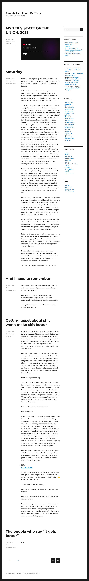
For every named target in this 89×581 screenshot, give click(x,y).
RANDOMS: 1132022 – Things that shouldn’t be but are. (72, 82)
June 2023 (68, 117)
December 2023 (69, 108)
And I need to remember (28, 278)
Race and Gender (70, 158)
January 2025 (69, 102)
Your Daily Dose (69, 173)
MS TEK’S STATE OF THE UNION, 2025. (27, 30)
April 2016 (68, 140)
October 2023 (69, 111)
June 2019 (68, 131)
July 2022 (67, 129)
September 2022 (69, 128)
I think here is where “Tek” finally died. (72, 88)
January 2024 (69, 106)
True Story (68, 167)
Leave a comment (11, 46)
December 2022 (69, 122)
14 (18, 560)
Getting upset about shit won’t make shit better (28, 322)
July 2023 (67, 115)
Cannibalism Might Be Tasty (23, 13)
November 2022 (69, 124)
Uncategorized (10, 81)
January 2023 (68, 120)
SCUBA (67, 162)
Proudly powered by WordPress (31, 573)
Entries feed (68, 187)
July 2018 (67, 135)
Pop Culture (68, 156)
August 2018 (68, 133)
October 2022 (69, 126)
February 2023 (69, 118)
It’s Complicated (27, 467)
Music (67, 153)
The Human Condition (71, 164)
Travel (67, 165)
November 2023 (69, 109)
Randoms (8, 41)
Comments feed (69, 189)
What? (67, 171)
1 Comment (9, 336)
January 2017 (68, 137)
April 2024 (68, 104)
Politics (67, 155)
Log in (67, 185)
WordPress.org (69, 191)
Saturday (14, 72)
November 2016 (69, 138)
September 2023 (69, 113)
